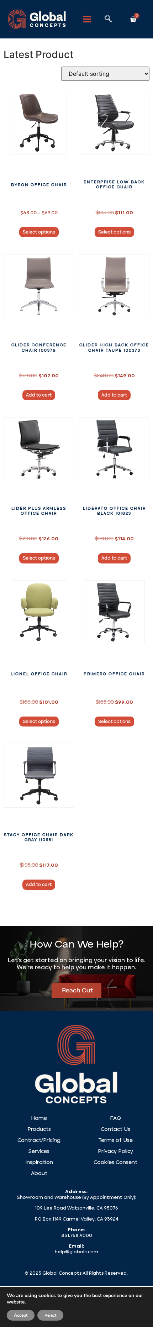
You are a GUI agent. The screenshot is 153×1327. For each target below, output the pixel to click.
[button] (87, 19)
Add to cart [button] (39, 395)
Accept (20, 1315)
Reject (50, 1315)
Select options (39, 232)
